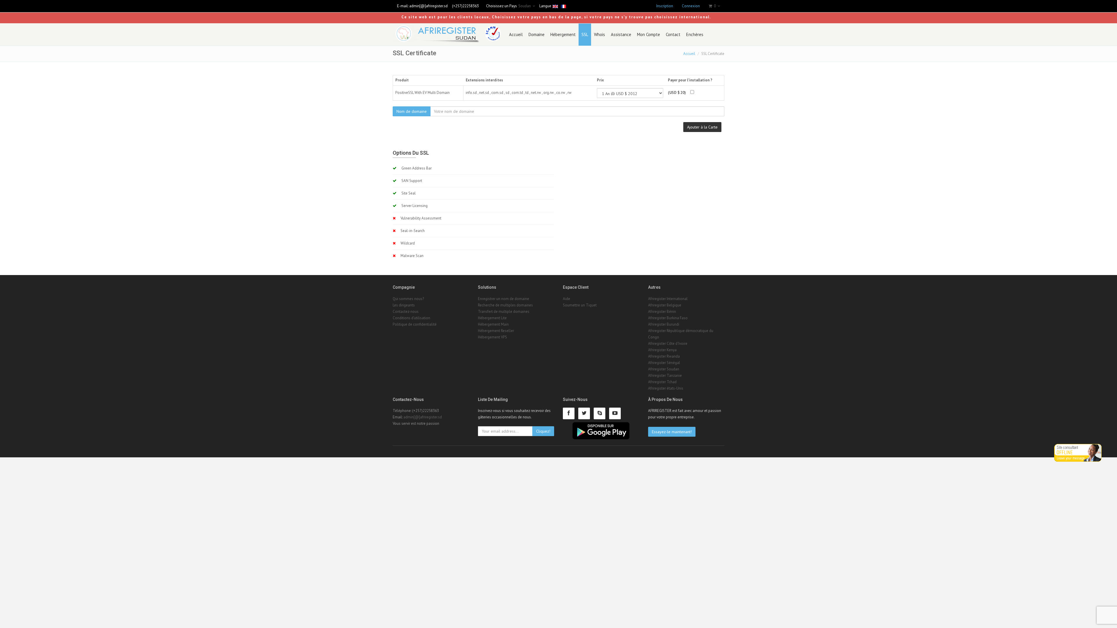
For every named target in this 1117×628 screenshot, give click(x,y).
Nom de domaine (411, 111)
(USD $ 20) (677, 92)
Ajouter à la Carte (702, 127)
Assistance (621, 34)
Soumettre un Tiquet (580, 305)
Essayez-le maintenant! (672, 431)
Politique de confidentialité (415, 324)
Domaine (537, 34)
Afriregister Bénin (662, 311)
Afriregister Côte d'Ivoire (667, 343)
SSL (584, 34)
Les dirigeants (404, 305)
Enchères (694, 34)
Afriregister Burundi (663, 324)
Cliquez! (543, 431)
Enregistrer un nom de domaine (503, 298)
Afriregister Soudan (663, 369)
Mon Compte (648, 34)
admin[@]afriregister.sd (428, 5)
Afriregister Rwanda (664, 356)
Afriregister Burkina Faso (668, 317)
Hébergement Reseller (496, 330)
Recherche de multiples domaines (505, 305)
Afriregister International (668, 298)
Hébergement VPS (492, 337)
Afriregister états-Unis (665, 388)
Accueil (516, 34)
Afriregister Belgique (664, 305)
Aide (566, 298)
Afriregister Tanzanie (665, 375)
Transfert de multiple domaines (503, 311)
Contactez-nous (406, 311)
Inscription (664, 5)
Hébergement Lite (492, 317)
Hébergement (563, 34)
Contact (673, 34)
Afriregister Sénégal (664, 362)
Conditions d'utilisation (411, 317)
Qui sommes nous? (408, 298)
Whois (599, 34)
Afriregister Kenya (662, 349)
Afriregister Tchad (662, 381)
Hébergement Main (493, 324)
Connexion (691, 5)
